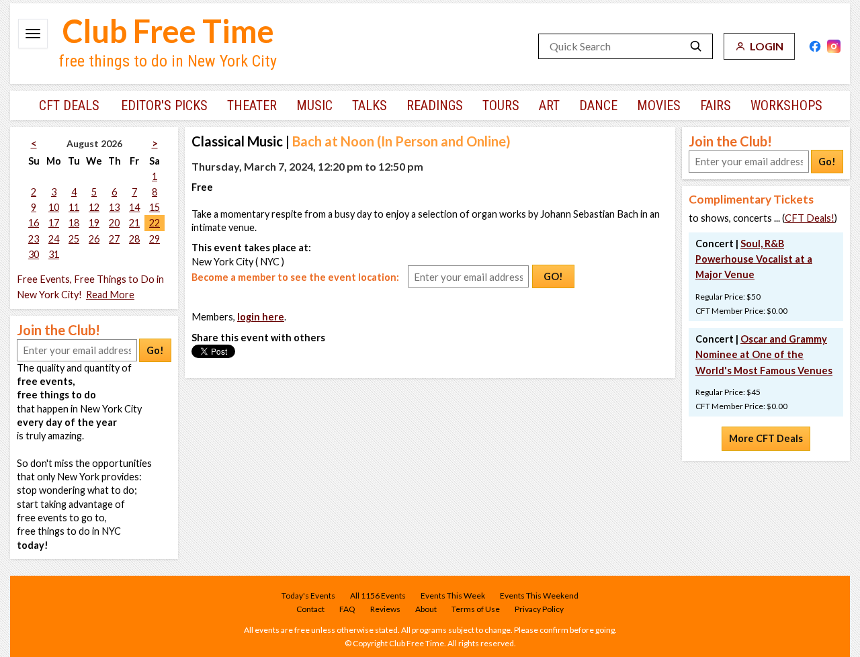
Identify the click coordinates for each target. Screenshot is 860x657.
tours (500, 105)
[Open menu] (33, 33)
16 (33, 222)
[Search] (696, 46)
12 (94, 207)
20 (114, 222)
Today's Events (308, 595)
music (314, 105)
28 (134, 239)
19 (94, 222)
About (426, 609)
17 (53, 222)
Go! (155, 350)
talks (369, 105)
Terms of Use (476, 609)
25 (74, 239)
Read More (110, 294)
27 (114, 239)
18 (74, 222)
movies (659, 105)
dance (598, 105)
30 (33, 254)
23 (33, 239)
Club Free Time (168, 31)
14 (134, 207)
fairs (715, 105)
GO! (553, 276)
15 (154, 207)
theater (252, 105)
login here (260, 316)
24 (53, 239)
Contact (310, 609)
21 (134, 222)
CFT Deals (69, 105)
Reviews (385, 609)
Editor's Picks (164, 105)
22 (154, 222)
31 (53, 254)
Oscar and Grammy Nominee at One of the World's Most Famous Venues (763, 354)
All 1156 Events (378, 595)
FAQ (347, 609)
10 (53, 207)
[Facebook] (815, 46)
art (549, 105)
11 (74, 207)
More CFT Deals (766, 438)
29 (154, 239)
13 (114, 207)
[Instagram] (833, 46)
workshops (786, 105)
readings (434, 105)
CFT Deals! (809, 218)
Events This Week (453, 595)
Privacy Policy (539, 609)
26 (94, 239)
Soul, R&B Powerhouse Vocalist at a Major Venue (753, 259)
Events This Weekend (539, 595)
